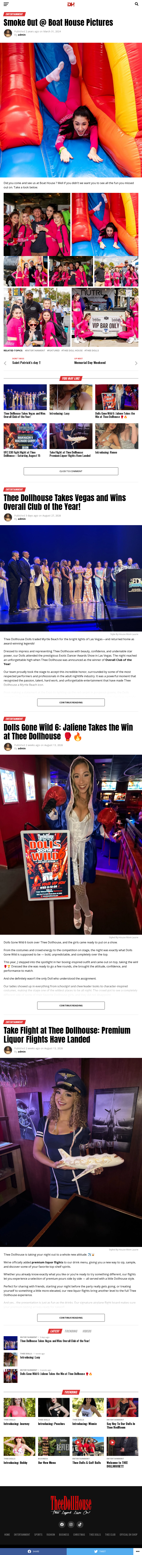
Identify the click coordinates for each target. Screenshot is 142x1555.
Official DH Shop (128, 1534)
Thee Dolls (92, 350)
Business (64, 1534)
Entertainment (35, 350)
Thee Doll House (73, 350)
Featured (54, 350)
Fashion (51, 1534)
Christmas (79, 1534)
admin (22, 34)
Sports (38, 1534)
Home (7, 1534)
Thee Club (110, 1534)
